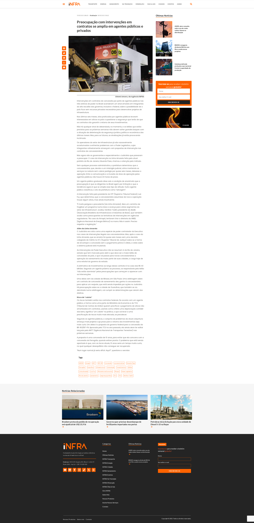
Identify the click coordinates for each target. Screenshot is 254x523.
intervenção (110, 367)
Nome (160, 456)
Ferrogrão (82, 367)
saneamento (94, 375)
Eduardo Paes (131, 363)
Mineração (140, 4)
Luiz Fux (92, 371)
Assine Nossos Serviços (110, 503)
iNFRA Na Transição (109, 479)
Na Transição (127, 4)
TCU (120, 375)
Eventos (171, 4)
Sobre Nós (105, 495)
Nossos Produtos (108, 499)
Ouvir (186, 125)
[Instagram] (79, 470)
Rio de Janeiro (83, 375)
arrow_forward (63, 427)
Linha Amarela (83, 371)
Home (104, 451)
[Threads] (94, 470)
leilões (130, 367)
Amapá (88, 363)
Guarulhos (90, 367)
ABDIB (81, 363)
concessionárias (119, 363)
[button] (64, 4)
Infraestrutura (100, 367)
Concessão (108, 363)
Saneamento (114, 4)
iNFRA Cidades (107, 467)
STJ (115, 375)
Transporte (92, 4)
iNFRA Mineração (108, 483)
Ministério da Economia (105, 371)
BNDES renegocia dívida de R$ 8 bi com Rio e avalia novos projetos (182, 48)
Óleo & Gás (151, 4)
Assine (179, 4)
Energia (103, 4)
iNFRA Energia (107, 463)
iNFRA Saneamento (109, 471)
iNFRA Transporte (108, 459)
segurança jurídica (105, 375)
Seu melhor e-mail (163, 462)
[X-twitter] (89, 470)
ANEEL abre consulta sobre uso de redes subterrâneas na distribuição (182, 29)
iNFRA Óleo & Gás (108, 487)
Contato (105, 507)
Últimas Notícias (164, 15)
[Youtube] (65, 470)
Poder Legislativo (127, 371)
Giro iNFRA (106, 491)
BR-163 (100, 363)
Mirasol (117, 371)
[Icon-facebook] (74, 470)
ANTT (94, 363)
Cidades (161, 4)
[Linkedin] (70, 470)
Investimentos (121, 367)
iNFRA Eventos (107, 475)
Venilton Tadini (128, 375)
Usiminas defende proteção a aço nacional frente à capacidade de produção (183, 67)
